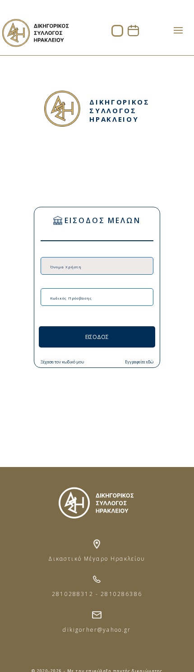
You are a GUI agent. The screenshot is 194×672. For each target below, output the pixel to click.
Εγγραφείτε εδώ (139, 362)
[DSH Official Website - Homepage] (35, 49)
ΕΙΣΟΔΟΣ (97, 337)
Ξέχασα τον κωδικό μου (62, 362)
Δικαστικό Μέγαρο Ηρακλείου (96, 558)
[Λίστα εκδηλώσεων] (133, 33)
